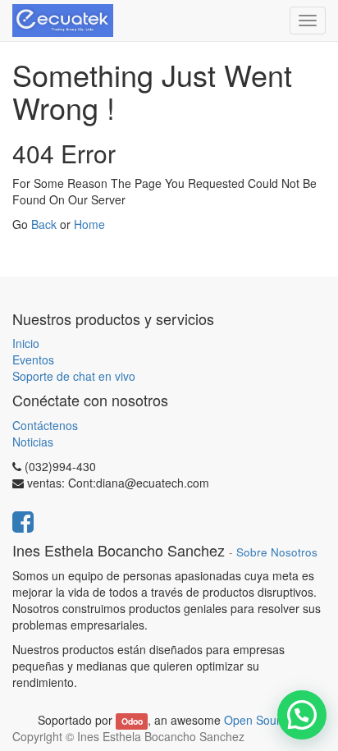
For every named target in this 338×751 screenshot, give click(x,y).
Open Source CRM (273, 720)
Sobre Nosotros (276, 552)
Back (44, 224)
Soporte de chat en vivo (73, 376)
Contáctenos (45, 425)
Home (89, 224)
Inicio (25, 343)
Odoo (132, 721)
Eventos (33, 359)
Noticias (32, 441)
